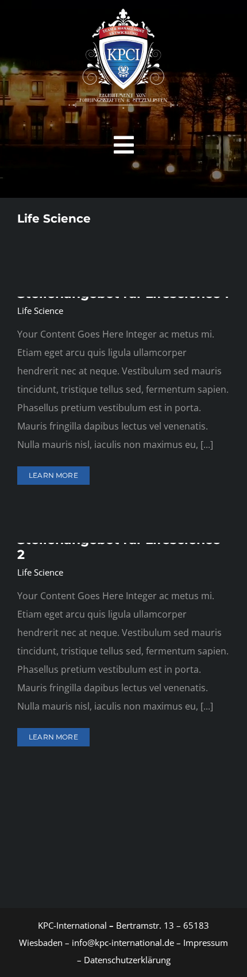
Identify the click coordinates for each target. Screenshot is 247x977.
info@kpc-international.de (123, 942)
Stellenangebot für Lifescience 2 (119, 547)
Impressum (204, 942)
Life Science (40, 310)
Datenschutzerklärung (127, 959)
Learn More (53, 475)
